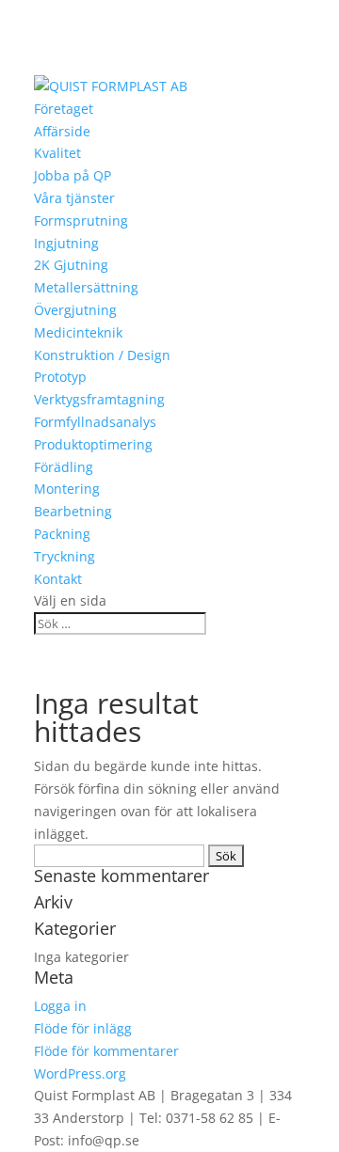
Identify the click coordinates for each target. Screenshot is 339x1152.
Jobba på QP (72, 175)
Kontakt (58, 579)
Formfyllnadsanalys (95, 422)
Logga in (60, 1006)
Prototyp (60, 377)
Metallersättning (86, 287)
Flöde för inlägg (83, 1028)
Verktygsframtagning (99, 399)
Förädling (63, 467)
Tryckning (64, 556)
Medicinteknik (78, 332)
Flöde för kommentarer (106, 1051)
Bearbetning (73, 511)
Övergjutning (75, 310)
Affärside (62, 131)
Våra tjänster (74, 198)
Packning (62, 534)
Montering (67, 488)
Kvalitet (57, 153)
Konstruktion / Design (102, 355)
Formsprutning (81, 220)
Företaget (63, 109)
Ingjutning (66, 243)
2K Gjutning (71, 265)
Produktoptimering (93, 444)
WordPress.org (80, 1073)
